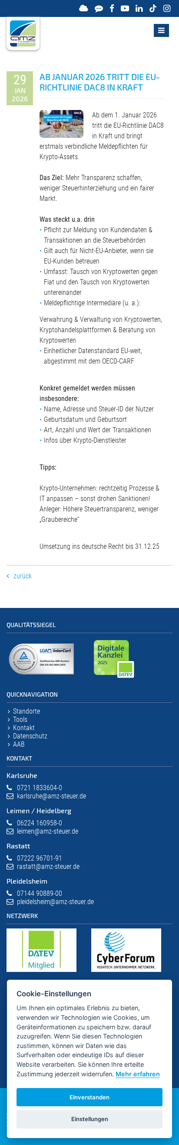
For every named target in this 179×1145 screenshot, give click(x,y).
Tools (20, 719)
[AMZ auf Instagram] (166, 8)
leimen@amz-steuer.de (47, 831)
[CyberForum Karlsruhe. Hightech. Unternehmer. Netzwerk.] (126, 972)
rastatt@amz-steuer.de (48, 866)
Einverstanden (89, 1097)
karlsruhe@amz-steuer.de (51, 796)
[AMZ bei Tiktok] (153, 8)
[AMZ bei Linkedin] (139, 8)
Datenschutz (30, 736)
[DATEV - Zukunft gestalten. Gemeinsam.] (41, 972)
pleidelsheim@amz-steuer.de (55, 902)
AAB (19, 744)
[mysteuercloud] (83, 8)
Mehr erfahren (138, 1074)
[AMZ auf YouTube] (125, 8)
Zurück (22, 576)
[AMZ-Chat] (99, 8)
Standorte (26, 711)
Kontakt (24, 728)
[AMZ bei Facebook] (111, 8)
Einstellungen (89, 1118)
